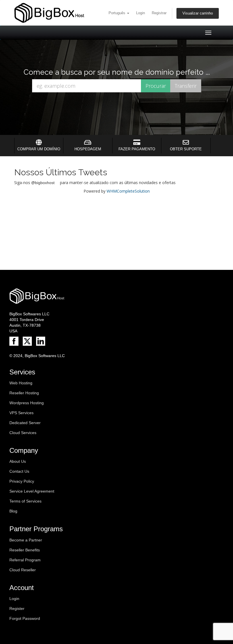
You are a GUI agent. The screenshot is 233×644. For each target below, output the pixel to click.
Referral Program (25, 560)
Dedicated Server (25, 422)
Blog (13, 511)
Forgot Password (24, 618)
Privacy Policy (21, 481)
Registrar (159, 13)
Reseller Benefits (24, 550)
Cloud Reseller (22, 570)
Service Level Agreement (31, 491)
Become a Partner (25, 540)
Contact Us (19, 471)
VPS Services (21, 412)
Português (117, 13)
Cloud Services (22, 432)
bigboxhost (45, 182)
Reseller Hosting (24, 393)
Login (140, 13)
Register (16, 608)
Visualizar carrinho (197, 13)
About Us (17, 461)
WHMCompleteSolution (128, 191)
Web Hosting (20, 383)
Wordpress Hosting (26, 403)
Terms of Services (25, 501)
